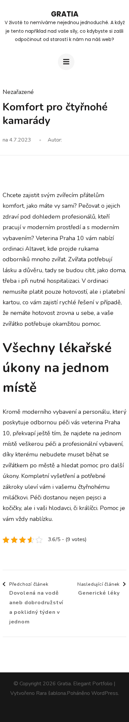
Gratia (64, 14)
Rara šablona (51, 693)
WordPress (104, 693)
